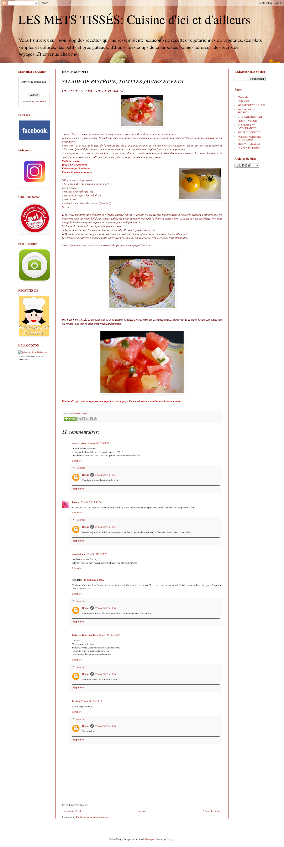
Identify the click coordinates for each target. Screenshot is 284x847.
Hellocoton (23, 359)
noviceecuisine (79, 443)
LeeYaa (76, 701)
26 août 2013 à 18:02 (109, 635)
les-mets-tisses (34, 356)
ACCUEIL (243, 96)
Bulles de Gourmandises (85, 635)
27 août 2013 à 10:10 (91, 701)
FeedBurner (40, 101)
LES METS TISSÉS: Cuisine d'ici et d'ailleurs (134, 19)
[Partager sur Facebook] (91, 419)
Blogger (170, 839)
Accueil (142, 810)
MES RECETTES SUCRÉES (247, 111)
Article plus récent (72, 810)
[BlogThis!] (83, 419)
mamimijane (78, 554)
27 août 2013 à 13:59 (105, 608)
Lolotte (75, 502)
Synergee (149, 839)
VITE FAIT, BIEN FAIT (250, 116)
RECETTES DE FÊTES (250, 132)
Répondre (76, 460)
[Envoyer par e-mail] (79, 419)
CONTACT (243, 100)
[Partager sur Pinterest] (95, 419)
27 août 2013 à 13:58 (105, 526)
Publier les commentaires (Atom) (92, 816)
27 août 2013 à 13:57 (105, 474)
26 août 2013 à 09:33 (98, 443)
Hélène (85, 475)
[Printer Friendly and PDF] (70, 419)
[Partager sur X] (87, 419)
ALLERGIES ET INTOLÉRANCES (247, 126)
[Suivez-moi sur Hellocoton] (33, 352)
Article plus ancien (212, 810)
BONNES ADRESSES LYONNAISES (249, 138)
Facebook (134, 401)
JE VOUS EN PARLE (249, 148)
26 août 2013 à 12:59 (96, 554)
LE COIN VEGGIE (247, 120)
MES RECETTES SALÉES (251, 105)
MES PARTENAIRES (249, 143)
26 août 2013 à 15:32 (94, 579)
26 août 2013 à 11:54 (91, 502)
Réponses (80, 467)
